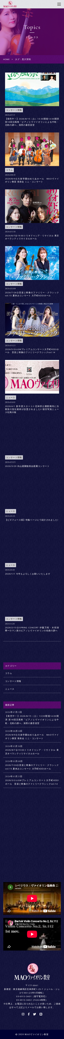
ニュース (9, 689)
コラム (8, 673)
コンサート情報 (13, 681)
